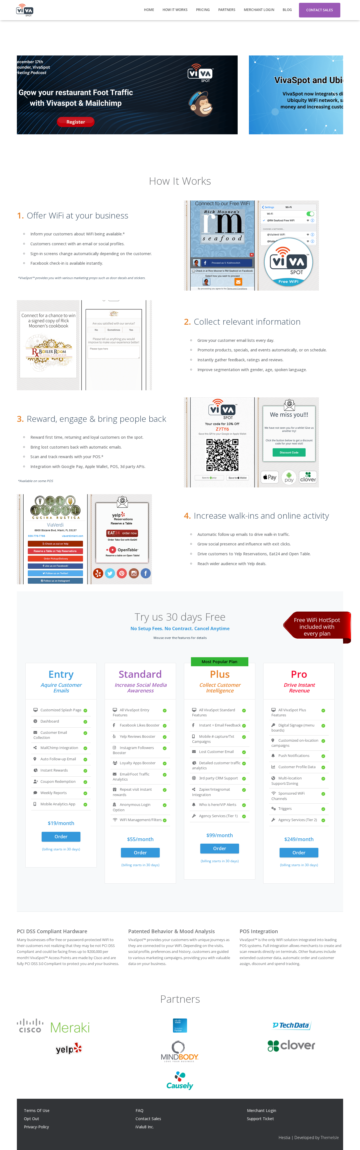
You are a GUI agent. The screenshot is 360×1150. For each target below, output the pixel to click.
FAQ (139, 1110)
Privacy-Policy (36, 1126)
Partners (226, 9)
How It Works (175, 9)
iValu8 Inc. (145, 1126)
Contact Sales (319, 10)
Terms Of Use (37, 1110)
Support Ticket (260, 1118)
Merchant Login (259, 9)
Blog (287, 9)
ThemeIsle (330, 1137)
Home (149, 9)
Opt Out (31, 1118)
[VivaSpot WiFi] (24, 10)
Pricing (203, 9)
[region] (180, 95)
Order (61, 836)
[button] (25, 94)
